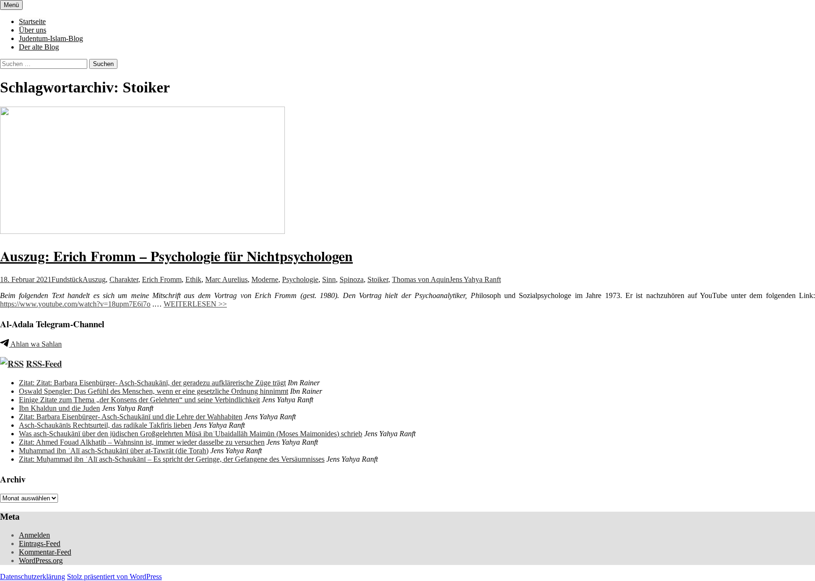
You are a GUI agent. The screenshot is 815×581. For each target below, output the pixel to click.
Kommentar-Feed (45, 552)
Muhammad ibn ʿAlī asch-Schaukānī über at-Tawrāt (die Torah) (113, 451)
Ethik (193, 279)
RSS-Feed (44, 363)
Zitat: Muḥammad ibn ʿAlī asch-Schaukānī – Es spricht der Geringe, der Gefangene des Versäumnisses (171, 459)
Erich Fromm (162, 279)
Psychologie (300, 279)
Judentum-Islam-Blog (51, 38)
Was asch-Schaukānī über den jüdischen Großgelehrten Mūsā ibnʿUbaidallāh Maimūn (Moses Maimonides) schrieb (190, 434)
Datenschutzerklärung (32, 577)
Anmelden (34, 535)
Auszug (94, 279)
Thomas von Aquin (420, 279)
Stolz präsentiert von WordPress (114, 577)
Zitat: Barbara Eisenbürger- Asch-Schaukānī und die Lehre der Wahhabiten (130, 417)
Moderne (264, 279)
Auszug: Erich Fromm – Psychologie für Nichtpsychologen (176, 255)
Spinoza (352, 279)
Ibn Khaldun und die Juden (59, 408)
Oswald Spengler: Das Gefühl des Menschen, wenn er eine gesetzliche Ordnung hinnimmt (153, 391)
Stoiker (377, 279)
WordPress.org (41, 560)
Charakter (123, 279)
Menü (11, 4)
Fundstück (67, 279)
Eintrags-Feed (39, 544)
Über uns (32, 30)
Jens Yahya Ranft (475, 279)
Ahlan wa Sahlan (35, 344)
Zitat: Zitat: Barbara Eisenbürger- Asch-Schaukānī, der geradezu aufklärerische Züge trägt (152, 383)
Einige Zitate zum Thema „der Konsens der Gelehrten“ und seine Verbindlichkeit (139, 400)
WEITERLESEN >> (195, 304)
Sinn (329, 279)
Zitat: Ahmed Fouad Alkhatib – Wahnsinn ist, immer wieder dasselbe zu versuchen (142, 442)
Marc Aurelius (226, 279)
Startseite (32, 21)
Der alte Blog (39, 47)
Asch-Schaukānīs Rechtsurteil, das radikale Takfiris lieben (105, 425)
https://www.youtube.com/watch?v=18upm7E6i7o (75, 304)
